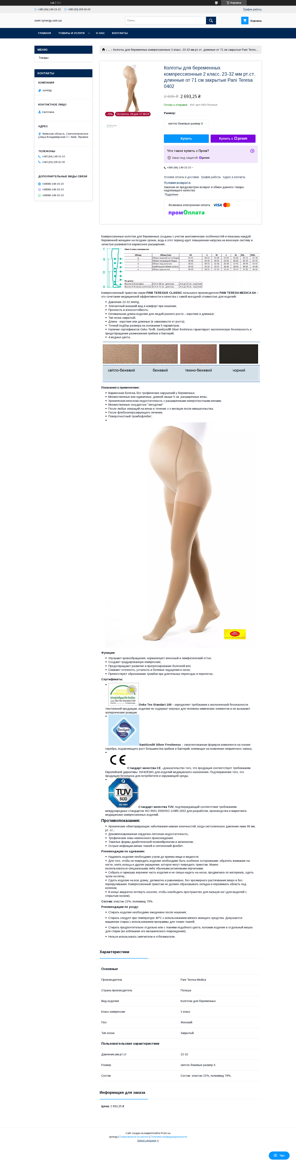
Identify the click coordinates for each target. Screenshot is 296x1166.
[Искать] (211, 20)
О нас (100, 33)
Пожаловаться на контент (134, 1136)
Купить (186, 138)
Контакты (120, 33)
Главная (44, 33)
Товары (43, 57)
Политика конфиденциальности (169, 1136)
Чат (282, 1155)
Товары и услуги (71, 33)
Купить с (226, 138)
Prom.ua (165, 1133)
